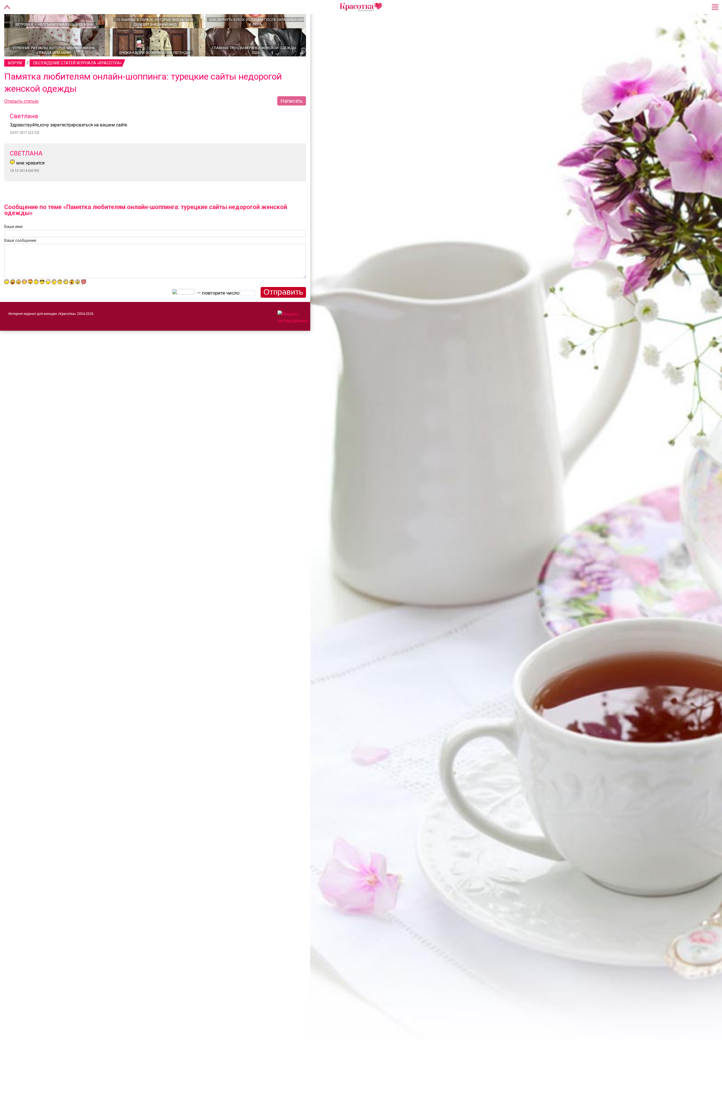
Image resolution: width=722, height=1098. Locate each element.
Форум (15, 82)
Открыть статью (21, 121)
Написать (292, 121)
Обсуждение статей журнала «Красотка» (77, 82)
